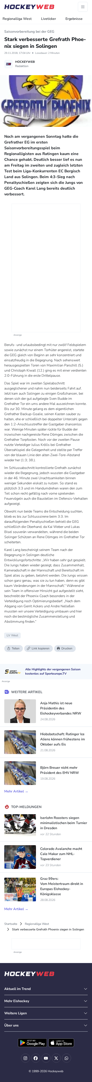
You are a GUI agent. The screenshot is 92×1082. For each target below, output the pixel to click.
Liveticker (48, 18)
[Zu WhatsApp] (66, 1058)
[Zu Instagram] (25, 1058)
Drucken (66, 648)
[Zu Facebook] (35, 1058)
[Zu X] (56, 1058)
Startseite (10, 924)
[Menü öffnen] (83, 7)
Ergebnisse (74, 18)
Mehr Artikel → (16, 791)
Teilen (15, 648)
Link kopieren (40, 648)
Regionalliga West (17, 18)
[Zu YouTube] (46, 1058)
